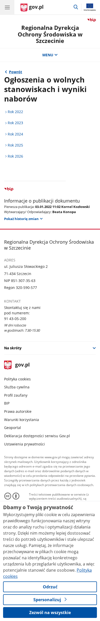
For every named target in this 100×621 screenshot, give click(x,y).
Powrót (15, 71)
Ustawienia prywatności (24, 444)
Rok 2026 (15, 156)
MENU (47, 54)
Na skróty (13, 347)
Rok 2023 (15, 122)
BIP (6, 403)
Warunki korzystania (21, 419)
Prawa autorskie (18, 411)
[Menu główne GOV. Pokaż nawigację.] (7, 7)
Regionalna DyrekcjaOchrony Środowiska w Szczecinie (50, 34)
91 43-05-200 (15, 318)
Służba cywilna (16, 387)
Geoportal (12, 427)
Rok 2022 (15, 111)
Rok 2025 (15, 145)
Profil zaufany (15, 395)
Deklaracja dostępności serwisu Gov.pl (37, 435)
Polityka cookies (17, 379)
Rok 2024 (15, 134)
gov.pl (22, 365)
